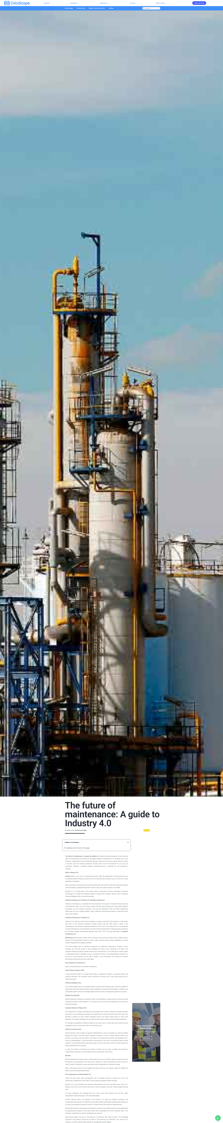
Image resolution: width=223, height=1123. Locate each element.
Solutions (73, 3)
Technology (68, 8)
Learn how (146, 1038)
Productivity (80, 8)
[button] (128, 842)
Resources (103, 3)
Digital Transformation (97, 8)
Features (47, 3)
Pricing (132, 3)
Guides (111, 8)
